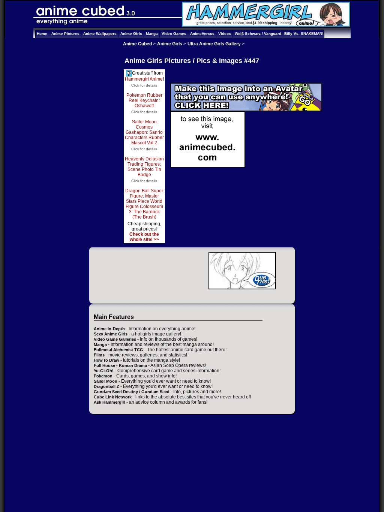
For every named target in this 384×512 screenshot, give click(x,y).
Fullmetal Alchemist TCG (118, 349)
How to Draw (106, 360)
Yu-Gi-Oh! (104, 370)
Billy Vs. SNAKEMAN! (303, 33)
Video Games (174, 33)
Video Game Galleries (115, 339)
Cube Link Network (113, 397)
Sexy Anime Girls (111, 334)
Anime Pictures (65, 33)
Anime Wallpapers (100, 33)
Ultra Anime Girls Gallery (214, 43)
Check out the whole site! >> (144, 237)
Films (99, 355)
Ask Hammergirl (109, 402)
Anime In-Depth (109, 328)
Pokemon (103, 376)
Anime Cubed (137, 43)
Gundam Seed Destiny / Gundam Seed (132, 391)
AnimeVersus (202, 33)
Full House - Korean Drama (120, 365)
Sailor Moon (105, 381)
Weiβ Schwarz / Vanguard (258, 33)
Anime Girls (131, 33)
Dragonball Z (106, 386)
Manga (152, 33)
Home (42, 33)
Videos (224, 33)
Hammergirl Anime (144, 79)
